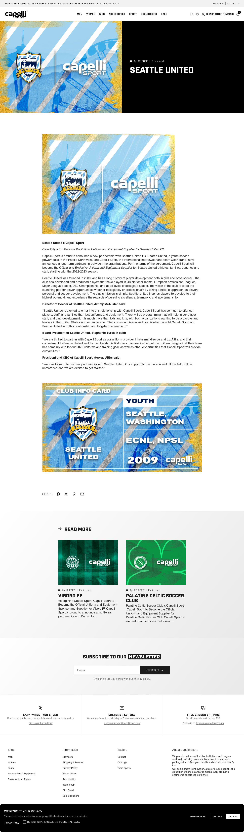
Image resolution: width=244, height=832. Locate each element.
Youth (11, 768)
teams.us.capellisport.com (210, 723)
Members (68, 756)
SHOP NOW (113, 3)
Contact (122, 756)
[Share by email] (82, 494)
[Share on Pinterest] (74, 494)
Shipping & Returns (73, 762)
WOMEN (90, 14)
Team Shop (69, 784)
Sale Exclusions (71, 795)
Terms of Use (70, 773)
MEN (79, 14)
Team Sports (124, 768)
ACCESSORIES (117, 14)
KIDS (102, 14)
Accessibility (69, 779)
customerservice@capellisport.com (122, 723)
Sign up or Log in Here (40, 723)
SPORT (133, 14)
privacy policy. (142, 678)
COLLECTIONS (149, 14)
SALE (164, 14)
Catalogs (122, 762)
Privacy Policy (70, 768)
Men (10, 756)
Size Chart (68, 790)
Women (12, 762)
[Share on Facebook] (58, 494)
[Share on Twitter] (66, 494)
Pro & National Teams (19, 779)
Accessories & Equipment (21, 773)
